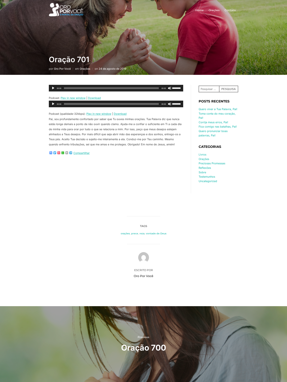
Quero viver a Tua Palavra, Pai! (218, 109)
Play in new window (73, 98)
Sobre (202, 172)
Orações (214, 10)
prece (134, 233)
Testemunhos (207, 176)
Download (94, 98)
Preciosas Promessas (212, 163)
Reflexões (205, 167)
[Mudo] (169, 88)
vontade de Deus (156, 233)
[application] (116, 88)
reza (142, 233)
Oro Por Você (62, 68)
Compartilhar (81, 153)
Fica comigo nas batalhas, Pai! (218, 126)
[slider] (177, 88)
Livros (202, 154)
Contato (230, 10)
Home (199, 10)
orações (125, 233)
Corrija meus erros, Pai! (213, 122)
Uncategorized (208, 181)
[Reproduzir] (53, 88)
